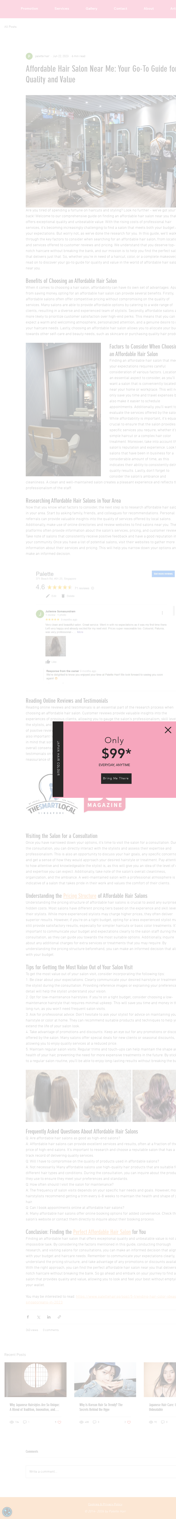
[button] (168, 730)
